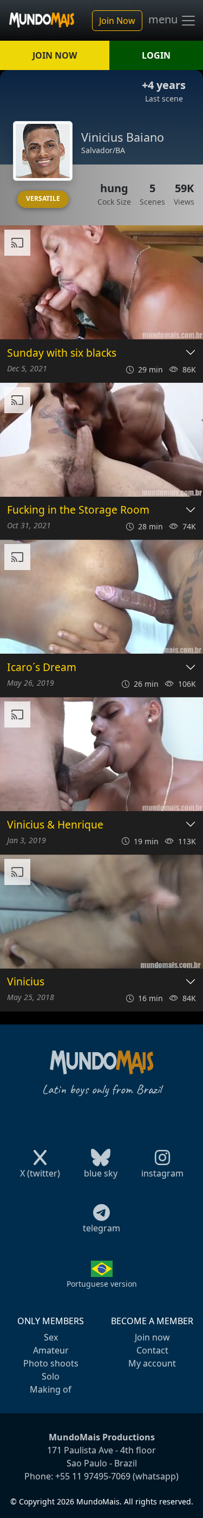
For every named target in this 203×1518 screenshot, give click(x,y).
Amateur (51, 1350)
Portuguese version (102, 1284)
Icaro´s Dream (41, 667)
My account (152, 1363)
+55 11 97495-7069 (92, 1476)
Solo (51, 1376)
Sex (51, 1337)
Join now (152, 1337)
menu (164, 19)
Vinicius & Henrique (55, 825)
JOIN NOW (54, 55)
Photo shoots (50, 1363)
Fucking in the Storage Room (78, 510)
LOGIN (156, 55)
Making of (50, 1389)
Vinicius (25, 982)
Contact (152, 1350)
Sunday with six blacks (61, 353)
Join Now (117, 21)
